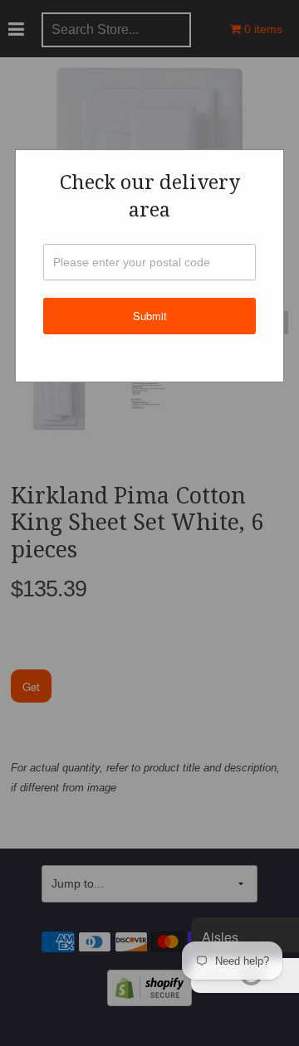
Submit (150, 316)
